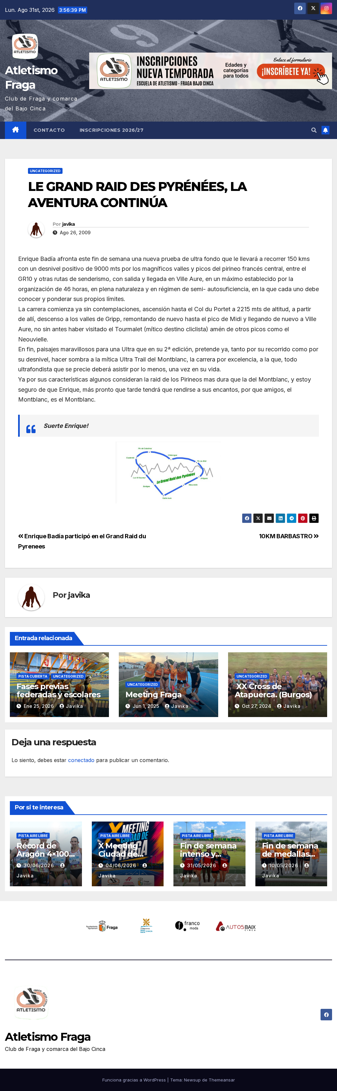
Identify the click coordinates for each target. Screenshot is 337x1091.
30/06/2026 (40, 865)
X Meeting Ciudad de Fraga (118, 854)
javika (68, 224)
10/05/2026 (284, 865)
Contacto (49, 130)
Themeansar (222, 1079)
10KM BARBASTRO (286, 536)
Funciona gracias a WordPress (134, 1079)
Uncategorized (45, 171)
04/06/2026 (122, 865)
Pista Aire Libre (33, 836)
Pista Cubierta (32, 676)
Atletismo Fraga (48, 1037)
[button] (314, 130)
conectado (81, 760)
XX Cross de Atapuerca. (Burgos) (273, 690)
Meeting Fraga (153, 694)
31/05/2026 (202, 865)
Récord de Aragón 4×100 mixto (42, 854)
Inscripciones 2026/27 (112, 130)
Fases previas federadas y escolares (58, 690)
